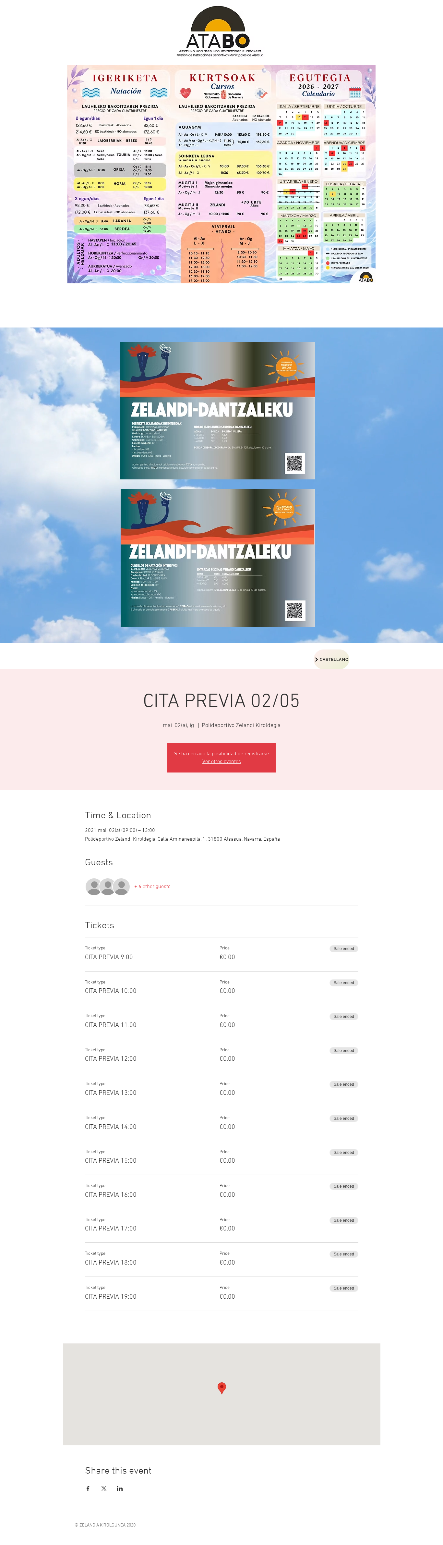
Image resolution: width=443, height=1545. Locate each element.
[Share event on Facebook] (88, 1488)
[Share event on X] (104, 1488)
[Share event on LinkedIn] (120, 1488)
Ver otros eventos (221, 762)
